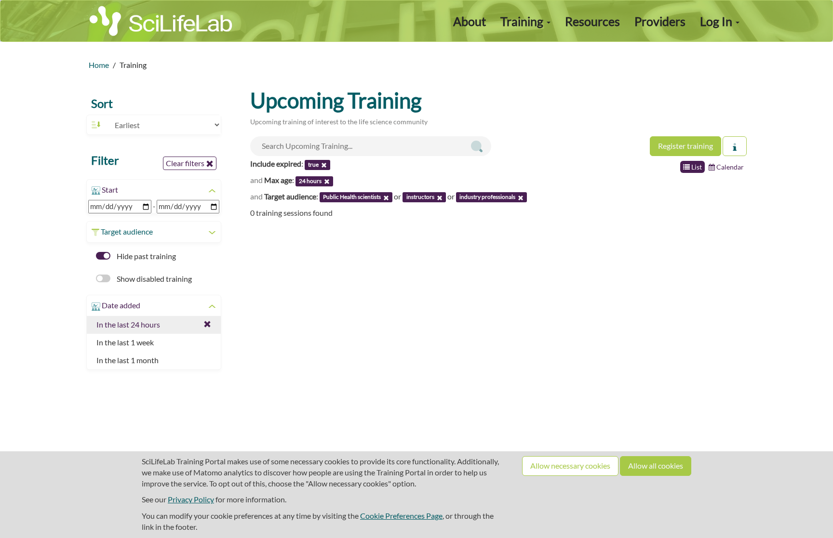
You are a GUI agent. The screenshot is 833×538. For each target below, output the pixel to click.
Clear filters (186, 163)
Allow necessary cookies (570, 465)
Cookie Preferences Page (401, 515)
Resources (592, 21)
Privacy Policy (191, 499)
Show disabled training (153, 278)
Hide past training (145, 256)
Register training (685, 145)
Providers (659, 21)
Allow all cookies (655, 465)
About (469, 21)
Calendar (729, 167)
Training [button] (523, 21)
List (696, 167)
